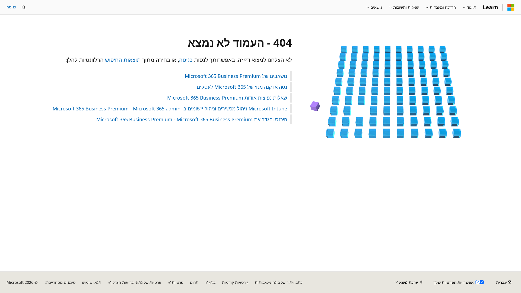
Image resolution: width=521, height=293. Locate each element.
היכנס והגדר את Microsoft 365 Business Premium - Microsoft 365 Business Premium (191, 119)
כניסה (11, 6)
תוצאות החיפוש (123, 59)
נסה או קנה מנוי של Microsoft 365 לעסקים (242, 87)
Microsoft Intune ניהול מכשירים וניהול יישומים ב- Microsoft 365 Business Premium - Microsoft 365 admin (170, 108)
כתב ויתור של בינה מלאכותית (278, 282)
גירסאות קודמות (235, 282)
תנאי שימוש (91, 282)
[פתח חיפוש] (23, 7)
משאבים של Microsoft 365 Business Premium (236, 76)
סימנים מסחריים (61, 282)
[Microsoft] (510, 7)
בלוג (212, 282)
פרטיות (177, 282)
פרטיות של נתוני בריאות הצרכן (136, 282)
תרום (194, 282)
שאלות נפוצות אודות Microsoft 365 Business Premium (227, 97)
